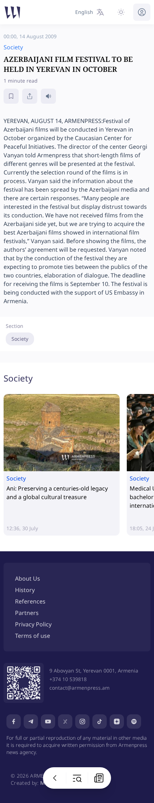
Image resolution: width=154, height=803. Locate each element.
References (30, 601)
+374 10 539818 (68, 679)
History (25, 590)
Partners (27, 613)
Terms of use (32, 636)
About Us (27, 578)
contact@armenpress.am (79, 687)
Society (19, 338)
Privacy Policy (33, 624)
